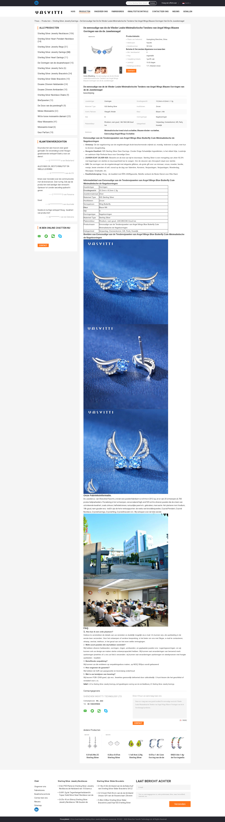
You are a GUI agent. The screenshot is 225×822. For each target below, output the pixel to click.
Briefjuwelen (43, 100)
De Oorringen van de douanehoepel (53, 63)
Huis (73, 11)
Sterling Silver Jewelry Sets (50, 68)
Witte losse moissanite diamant (52, 116)
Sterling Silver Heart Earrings (51, 57)
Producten (84, 11)
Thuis (36, 21)
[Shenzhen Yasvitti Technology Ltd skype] (61, 236)
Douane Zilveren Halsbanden (51, 84)
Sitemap (38, 805)
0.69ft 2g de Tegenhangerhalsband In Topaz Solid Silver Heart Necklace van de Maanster (76, 794)
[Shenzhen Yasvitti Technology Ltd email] (41, 236)
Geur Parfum (43, 132)
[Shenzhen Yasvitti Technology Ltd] (48, 11)
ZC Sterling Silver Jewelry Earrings (162, 684)
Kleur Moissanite (45, 121)
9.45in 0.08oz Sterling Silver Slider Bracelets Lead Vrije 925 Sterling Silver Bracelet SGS (114, 802)
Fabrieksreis (118, 11)
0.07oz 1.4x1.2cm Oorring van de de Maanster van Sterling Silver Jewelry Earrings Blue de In (156, 756)
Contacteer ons (160, 11)
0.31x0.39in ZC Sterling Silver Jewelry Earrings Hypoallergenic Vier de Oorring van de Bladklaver (92, 756)
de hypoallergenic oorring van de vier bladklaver (132, 684)
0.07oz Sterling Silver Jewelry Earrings (102, 684)
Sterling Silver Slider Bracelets (52, 79)
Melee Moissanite (46, 111)
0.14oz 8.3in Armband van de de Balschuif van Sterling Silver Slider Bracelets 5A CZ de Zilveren (115, 787)
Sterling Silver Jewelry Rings (51, 47)
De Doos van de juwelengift (50, 105)
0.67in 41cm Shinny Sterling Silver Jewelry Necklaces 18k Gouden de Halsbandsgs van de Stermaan (73, 801)
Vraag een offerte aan (169, 3)
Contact (131, 71)
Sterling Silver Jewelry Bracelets (53, 73)
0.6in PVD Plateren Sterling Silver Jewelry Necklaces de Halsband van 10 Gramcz (76, 787)
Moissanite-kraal (45, 127)
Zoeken (152, 3)
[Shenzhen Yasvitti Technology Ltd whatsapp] (48, 236)
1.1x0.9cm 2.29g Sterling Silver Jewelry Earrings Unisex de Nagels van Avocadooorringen (135, 756)
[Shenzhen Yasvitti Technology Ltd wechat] (54, 236)
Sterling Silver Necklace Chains (52, 95)
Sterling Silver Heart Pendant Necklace (56, 39)
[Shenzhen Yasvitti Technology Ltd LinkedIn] (36, 3)
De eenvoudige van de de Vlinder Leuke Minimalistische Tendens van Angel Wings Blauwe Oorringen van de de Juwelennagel (101, 78)
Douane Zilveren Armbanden (50, 89)
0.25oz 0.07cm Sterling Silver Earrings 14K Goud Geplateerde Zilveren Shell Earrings (114, 756)
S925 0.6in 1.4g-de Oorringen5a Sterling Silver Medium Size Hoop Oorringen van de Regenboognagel (177, 756)
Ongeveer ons (101, 11)
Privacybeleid (64, 819)
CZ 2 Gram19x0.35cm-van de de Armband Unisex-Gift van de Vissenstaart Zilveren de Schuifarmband (115, 794)
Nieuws (175, 11)
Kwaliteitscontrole (138, 11)
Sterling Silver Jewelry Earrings (65, 21)
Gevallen (187, 11)
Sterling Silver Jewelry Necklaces (53, 33)
